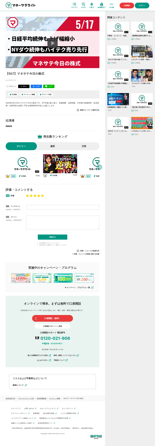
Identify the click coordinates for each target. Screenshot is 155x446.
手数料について (59, 360)
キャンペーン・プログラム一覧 (77, 287)
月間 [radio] (84, 146)
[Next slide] (99, 167)
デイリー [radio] (21, 146)
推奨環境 (36, 413)
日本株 (14, 94)
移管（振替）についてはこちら (65, 355)
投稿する (52, 237)
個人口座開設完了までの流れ (38, 355)
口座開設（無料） (52, 318)
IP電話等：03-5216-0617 (52, 344)
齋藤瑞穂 (9, 126)
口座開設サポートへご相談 (52, 326)
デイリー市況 (47, 94)
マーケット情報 (29, 94)
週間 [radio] (52, 146)
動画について (18, 385)
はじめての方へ (42, 360)
